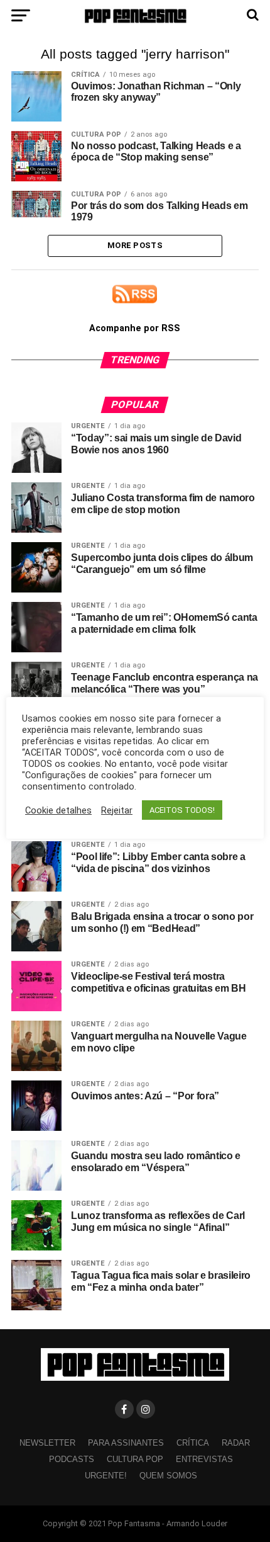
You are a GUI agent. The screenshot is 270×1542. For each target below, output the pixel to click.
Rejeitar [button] (116, 810)
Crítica (192, 1443)
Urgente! (106, 1475)
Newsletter (47, 1443)
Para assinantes (126, 1443)
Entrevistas (204, 1459)
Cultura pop (135, 1459)
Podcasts (71, 1459)
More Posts (135, 245)
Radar (236, 1443)
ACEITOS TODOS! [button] (182, 810)
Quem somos (168, 1475)
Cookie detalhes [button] (58, 810)
